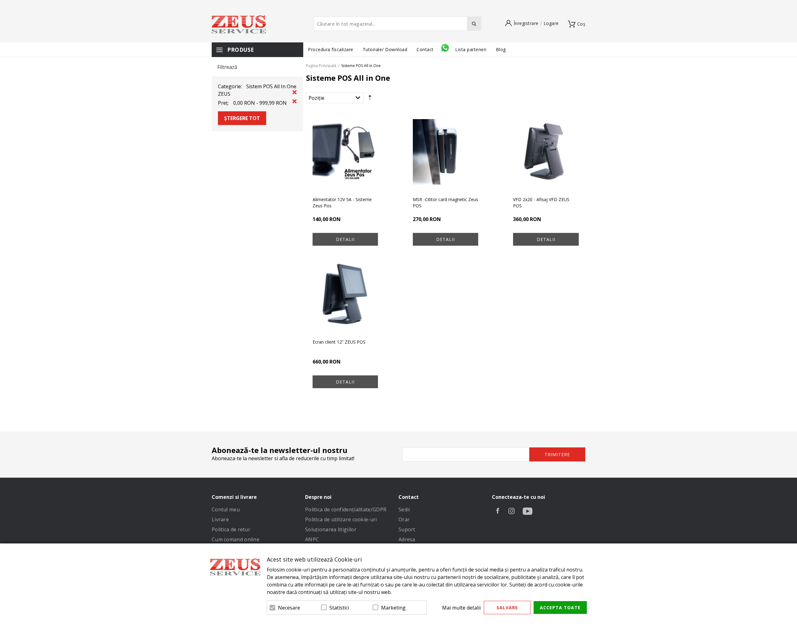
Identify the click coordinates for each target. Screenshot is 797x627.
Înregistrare (526, 23)
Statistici (339, 607)
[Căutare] (474, 24)
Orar (404, 519)
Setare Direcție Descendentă (370, 99)
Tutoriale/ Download (385, 49)
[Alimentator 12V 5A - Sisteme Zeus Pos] (345, 152)
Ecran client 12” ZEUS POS (339, 342)
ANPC (312, 539)
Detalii (345, 239)
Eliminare (294, 92)
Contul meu (226, 509)
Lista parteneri (471, 49)
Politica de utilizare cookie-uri (341, 519)
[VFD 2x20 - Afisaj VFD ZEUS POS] (546, 152)
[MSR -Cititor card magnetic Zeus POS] (445, 152)
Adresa (406, 539)
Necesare (289, 607)
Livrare (220, 519)
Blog (501, 49)
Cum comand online (235, 539)
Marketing (393, 607)
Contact (426, 49)
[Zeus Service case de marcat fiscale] (239, 24)
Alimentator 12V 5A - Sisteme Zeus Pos (342, 202)
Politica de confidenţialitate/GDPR (345, 509)
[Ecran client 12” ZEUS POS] (345, 294)
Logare (551, 23)
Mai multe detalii (461, 607)
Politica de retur (231, 529)
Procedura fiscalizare (330, 49)
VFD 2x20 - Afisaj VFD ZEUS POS (541, 202)
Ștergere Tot (242, 118)
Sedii (404, 509)
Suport (406, 529)
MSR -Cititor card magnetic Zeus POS (445, 202)
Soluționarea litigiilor (330, 529)
